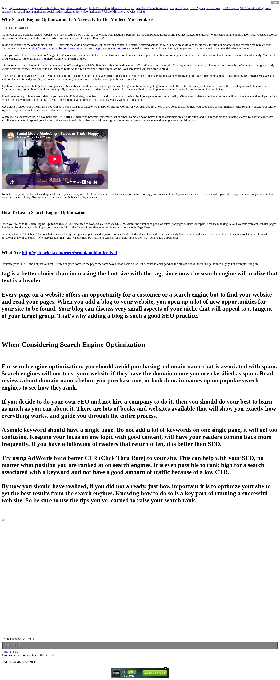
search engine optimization (152, 8)
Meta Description (99, 8)
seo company (214, 8)
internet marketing (76, 8)
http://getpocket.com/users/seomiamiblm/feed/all (69, 252)
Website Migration (113, 11)
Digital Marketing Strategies (47, 8)
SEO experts (231, 8)
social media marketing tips (63, 11)
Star (15, 645)
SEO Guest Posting (252, 8)
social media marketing (32, 11)
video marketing (91, 11)
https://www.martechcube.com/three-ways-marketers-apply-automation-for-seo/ (78, 48)
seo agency (181, 8)
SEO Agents (197, 8)
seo (172, 8)
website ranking (135, 11)
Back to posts (10, 651)
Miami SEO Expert (122, 8)
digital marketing (19, 8)
